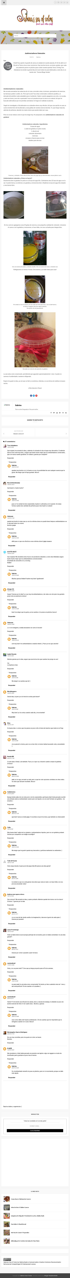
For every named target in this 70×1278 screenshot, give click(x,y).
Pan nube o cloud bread (18, 1224)
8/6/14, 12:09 (15, 878)
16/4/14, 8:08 (15, 740)
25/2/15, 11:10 (10, 1033)
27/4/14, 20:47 (10, 793)
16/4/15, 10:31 (10, 1050)
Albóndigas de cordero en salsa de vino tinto (25, 1241)
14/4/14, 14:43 (10, 624)
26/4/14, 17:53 (10, 758)
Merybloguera (11, 691)
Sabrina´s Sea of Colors (26, 1275)
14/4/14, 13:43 (15, 538)
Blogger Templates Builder (50, 1275)
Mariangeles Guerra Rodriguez (17, 1032)
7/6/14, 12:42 (10, 896)
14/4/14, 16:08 (15, 608)
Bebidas (27, 40)
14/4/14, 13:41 (15, 467)
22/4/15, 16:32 (15, 1067)
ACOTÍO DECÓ (11, 552)
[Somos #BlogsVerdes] (8, 66)
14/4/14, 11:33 (10, 518)
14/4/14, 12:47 (10, 553)
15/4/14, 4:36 (15, 677)
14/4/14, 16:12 (15, 640)
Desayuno (21, 40)
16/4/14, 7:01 (10, 724)
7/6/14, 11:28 (10, 862)
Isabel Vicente (11, 654)
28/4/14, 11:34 (15, 813)
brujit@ (9, 1048)
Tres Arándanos (12, 445)
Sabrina (14, 465)
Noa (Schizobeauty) (13, 483)
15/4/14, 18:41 (10, 693)
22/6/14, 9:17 (10, 998)
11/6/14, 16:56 (10, 965)
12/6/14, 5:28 (15, 981)
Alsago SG (10, 589)
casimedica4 (11, 963)
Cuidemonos (11, 792)
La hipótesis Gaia (12, 665)
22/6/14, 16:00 (15, 1016)
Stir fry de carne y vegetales (20, 1232)
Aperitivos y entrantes (45, 40)
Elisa (8, 723)
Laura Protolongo (13, 930)
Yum (5, 61)
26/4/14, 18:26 (15, 776)
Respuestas (12, 462)
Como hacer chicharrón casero (21, 1199)
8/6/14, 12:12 (15, 949)
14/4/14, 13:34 (10, 590)
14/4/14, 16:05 (15, 575)
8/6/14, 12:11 (15, 914)
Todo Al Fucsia (12, 861)
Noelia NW (10, 756)
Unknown (10, 516)
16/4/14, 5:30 (15, 709)
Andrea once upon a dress (15, 894)
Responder (10, 458)
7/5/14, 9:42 (10, 829)
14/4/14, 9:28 (10, 447)
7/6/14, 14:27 (10, 931)
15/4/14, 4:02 (10, 655)
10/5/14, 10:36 (15, 847)
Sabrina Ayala (23, 1262)
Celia (8, 827)
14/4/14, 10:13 (10, 484)
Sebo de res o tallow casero (20, 1207)
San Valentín (34, 40)
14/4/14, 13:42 (15, 500)
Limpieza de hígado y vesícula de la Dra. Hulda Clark (27, 1216)
